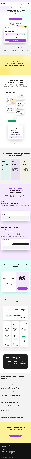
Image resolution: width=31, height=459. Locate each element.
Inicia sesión (25, 3)
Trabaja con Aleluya (18, 447)
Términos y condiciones (25, 447)
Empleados (4, 278)
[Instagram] (5, 451)
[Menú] (29, 4)
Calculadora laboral (12, 451)
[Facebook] (6, 451)
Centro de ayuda (11, 450)
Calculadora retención (11, 453)
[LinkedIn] (2, 451)
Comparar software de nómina (12, 447)
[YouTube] (3, 451)
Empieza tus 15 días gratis (15, 18)
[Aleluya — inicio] (3, 4)
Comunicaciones (25, 450)
